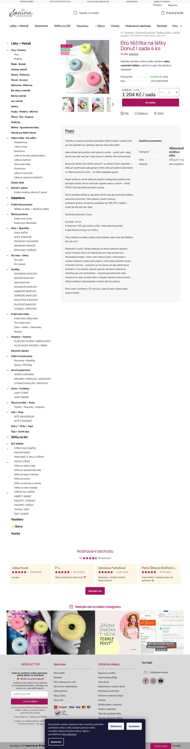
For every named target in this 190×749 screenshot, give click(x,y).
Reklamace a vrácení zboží (111, 686)
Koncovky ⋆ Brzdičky (24, 360)
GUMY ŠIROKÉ (21, 397)
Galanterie (18, 198)
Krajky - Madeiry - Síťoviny (24, 111)
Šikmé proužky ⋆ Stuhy (23, 402)
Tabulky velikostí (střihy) (110, 717)
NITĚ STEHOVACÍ (23, 420)
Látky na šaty (20, 146)
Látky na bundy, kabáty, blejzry (29, 155)
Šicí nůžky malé (22, 322)
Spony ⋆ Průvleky (23, 364)
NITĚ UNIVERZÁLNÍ (24, 416)
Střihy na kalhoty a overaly (27, 483)
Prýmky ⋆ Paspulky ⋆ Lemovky (29, 406)
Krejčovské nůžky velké (26, 318)
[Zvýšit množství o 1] (176, 92)
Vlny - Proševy (18, 50)
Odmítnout (116, 726)
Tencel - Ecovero (19, 79)
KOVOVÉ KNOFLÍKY (24, 277)
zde (41, 723)
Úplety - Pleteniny (20, 74)
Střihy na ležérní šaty (24, 465)
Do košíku (150, 102)
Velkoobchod (60, 690)
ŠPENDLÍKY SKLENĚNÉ (26, 241)
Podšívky (15, 122)
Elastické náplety (20, 350)
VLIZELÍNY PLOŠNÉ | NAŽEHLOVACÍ (32, 341)
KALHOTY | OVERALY (24, 500)
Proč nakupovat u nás (65, 681)
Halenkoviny (20, 142)
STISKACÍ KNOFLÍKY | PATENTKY (31, 383)
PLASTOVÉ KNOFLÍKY (25, 304)
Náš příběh (59, 672)
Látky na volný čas (23, 172)
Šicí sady (18, 259)
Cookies (102, 699)
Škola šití (58, 699)
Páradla (18, 331)
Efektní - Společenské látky (25, 127)
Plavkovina (20, 168)
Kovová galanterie (20, 370)
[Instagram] (153, 681)
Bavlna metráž (18, 95)
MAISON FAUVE (22, 452)
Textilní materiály (107, 708)
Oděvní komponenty (21, 356)
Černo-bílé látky (22, 164)
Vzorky (15, 533)
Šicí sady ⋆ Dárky (20, 255)
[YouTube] (160, 681)
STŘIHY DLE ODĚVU (24, 491)
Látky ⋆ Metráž (21, 43)
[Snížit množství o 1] (161, 92)
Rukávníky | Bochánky (25, 222)
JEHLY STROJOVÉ (23, 236)
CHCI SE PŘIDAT (30, 701)
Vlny (16, 54)
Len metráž (17, 101)
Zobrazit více (95, 590)
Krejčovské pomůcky (21, 204)
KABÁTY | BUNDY (22, 496)
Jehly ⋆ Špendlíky (20, 228)
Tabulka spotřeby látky (109, 713)
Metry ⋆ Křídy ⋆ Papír (22, 426)
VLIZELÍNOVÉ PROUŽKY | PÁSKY (30, 345)
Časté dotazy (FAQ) (107, 677)
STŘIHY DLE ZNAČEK (25, 448)
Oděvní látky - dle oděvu (23, 137)
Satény (14, 106)
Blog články (60, 695)
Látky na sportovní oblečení (28, 177)
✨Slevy (16, 526)
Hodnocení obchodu (95, 551)
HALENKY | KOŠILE (24, 504)
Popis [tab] (69, 130)
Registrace (173, 5)
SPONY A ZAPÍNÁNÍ (24, 374)
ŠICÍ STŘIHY (17, 443)
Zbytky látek (17, 182)
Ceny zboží (103, 681)
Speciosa (133, 53)
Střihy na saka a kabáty (25, 487)
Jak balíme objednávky (65, 686)
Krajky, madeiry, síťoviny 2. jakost (30, 192)
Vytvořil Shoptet (172, 745)
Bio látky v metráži (20, 90)
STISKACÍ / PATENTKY (25, 308)
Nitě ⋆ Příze (17, 412)
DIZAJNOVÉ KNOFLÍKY (25, 286)
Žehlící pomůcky (19, 214)
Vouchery (17, 519)
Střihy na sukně (22, 478)
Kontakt (58, 677)
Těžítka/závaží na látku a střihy (176, 152)
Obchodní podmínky (108, 690)
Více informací (69, 734)
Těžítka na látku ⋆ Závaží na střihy (31, 208)
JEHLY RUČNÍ (20, 232)
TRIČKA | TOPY (21, 509)
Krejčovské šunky (23, 218)
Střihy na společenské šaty (27, 469)
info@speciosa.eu (159, 672)
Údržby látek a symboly (110, 704)
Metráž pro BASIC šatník (23, 132)
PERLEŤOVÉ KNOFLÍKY (26, 299)
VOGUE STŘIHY (22, 461)
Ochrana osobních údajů (110, 695)
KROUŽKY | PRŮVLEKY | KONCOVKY (32, 378)
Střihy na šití (19, 437)
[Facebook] (145, 681)
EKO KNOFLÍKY (22, 282)
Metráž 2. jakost (19, 187)
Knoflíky (15, 269)
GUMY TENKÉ (21, 392)
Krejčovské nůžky (20, 313)
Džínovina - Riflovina (21, 85)
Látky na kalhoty (22, 159)
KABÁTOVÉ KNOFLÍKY (25, 291)
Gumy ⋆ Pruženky (20, 388)
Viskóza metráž (19, 69)
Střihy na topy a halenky (26, 474)
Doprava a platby (107, 672)
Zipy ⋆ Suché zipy (20, 431)
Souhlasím (134, 726)
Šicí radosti (19, 264)
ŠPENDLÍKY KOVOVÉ (24, 245)
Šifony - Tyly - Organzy (22, 116)
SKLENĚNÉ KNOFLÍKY (25, 273)
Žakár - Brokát (18, 63)
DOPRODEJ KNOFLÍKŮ (25, 295)
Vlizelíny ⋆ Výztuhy (21, 336)
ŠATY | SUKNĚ (21, 513)
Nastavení (56, 741)
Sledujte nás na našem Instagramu (98, 607)
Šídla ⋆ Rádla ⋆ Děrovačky (27, 327)
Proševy (18, 58)
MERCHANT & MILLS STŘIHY (29, 456)
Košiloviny (19, 151)
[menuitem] (19, 26)
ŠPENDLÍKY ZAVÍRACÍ (25, 249)
